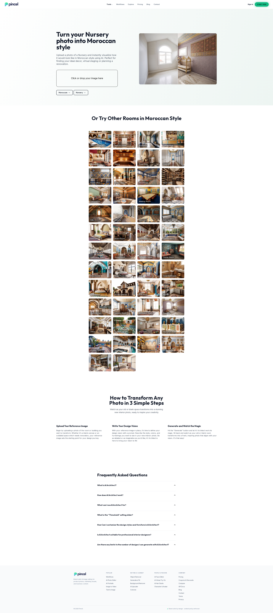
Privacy (181, 599)
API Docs (182, 586)
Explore (131, 4)
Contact (157, 4)
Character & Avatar (160, 586)
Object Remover (135, 577)
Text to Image (110, 590)
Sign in (250, 4)
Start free (261, 4)
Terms (181, 596)
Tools (109, 4)
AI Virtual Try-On (160, 580)
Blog (148, 4)
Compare (182, 583)
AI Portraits (109, 583)
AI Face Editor (159, 577)
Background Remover (137, 583)
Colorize (133, 590)
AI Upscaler (134, 586)
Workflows (120, 4)
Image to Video (111, 586)
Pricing (140, 4)
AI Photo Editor (111, 580)
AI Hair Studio (159, 583)
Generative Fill (135, 580)
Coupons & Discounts (186, 580)
